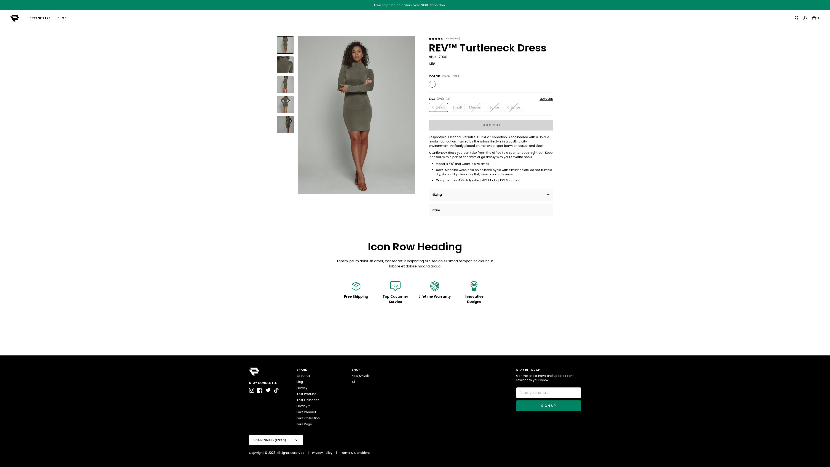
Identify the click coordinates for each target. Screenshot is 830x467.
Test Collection (308, 400)
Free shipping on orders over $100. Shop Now (409, 5)
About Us (303, 376)
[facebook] (259, 390)
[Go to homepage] (14, 18)
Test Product (306, 394)
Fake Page (304, 424)
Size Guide (546, 99)
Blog (300, 382)
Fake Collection (308, 418)
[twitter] (268, 390)
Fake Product (306, 412)
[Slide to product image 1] (285, 45)
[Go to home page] (270, 372)
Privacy (302, 388)
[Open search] (797, 18)
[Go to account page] (805, 18)
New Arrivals (360, 376)
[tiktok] (276, 390)
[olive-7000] (432, 84)
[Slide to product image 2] (285, 65)
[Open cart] (814, 18)
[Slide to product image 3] (285, 84)
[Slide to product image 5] (285, 124)
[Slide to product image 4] (285, 104)
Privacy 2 (303, 406)
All (353, 382)
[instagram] (251, 390)
